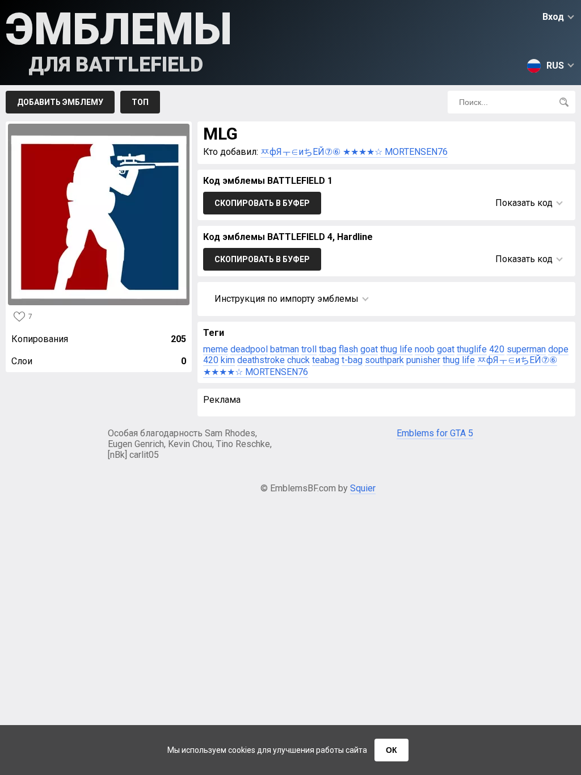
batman (284, 349)
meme (215, 349)
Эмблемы (119, 40)
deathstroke (261, 360)
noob (425, 349)
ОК (391, 750)
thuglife (472, 349)
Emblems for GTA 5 (435, 433)
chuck (298, 360)
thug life (396, 349)
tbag (327, 349)
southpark (384, 360)
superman (526, 349)
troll (309, 349)
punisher (423, 360)
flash (348, 349)
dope (558, 349)
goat (369, 349)
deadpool (249, 349)
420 (496, 349)
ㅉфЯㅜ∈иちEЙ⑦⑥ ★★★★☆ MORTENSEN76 (354, 151)
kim (228, 360)
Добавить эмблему (60, 102)
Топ (140, 102)
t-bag (352, 360)
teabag (325, 360)
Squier (363, 488)
